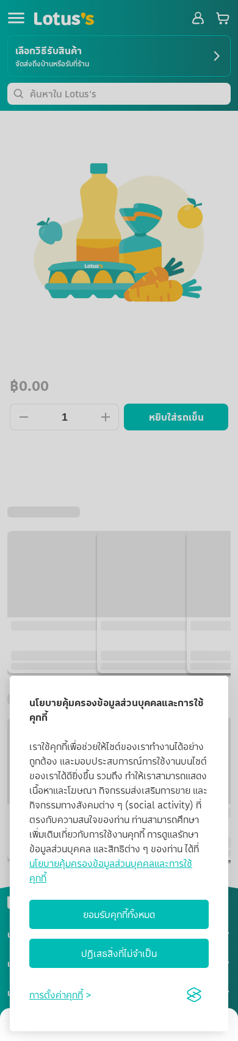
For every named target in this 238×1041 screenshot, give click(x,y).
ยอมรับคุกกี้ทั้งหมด (119, 914)
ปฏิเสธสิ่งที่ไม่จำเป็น (119, 953)
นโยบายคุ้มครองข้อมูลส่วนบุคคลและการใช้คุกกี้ (110, 870)
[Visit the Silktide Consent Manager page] (194, 994)
